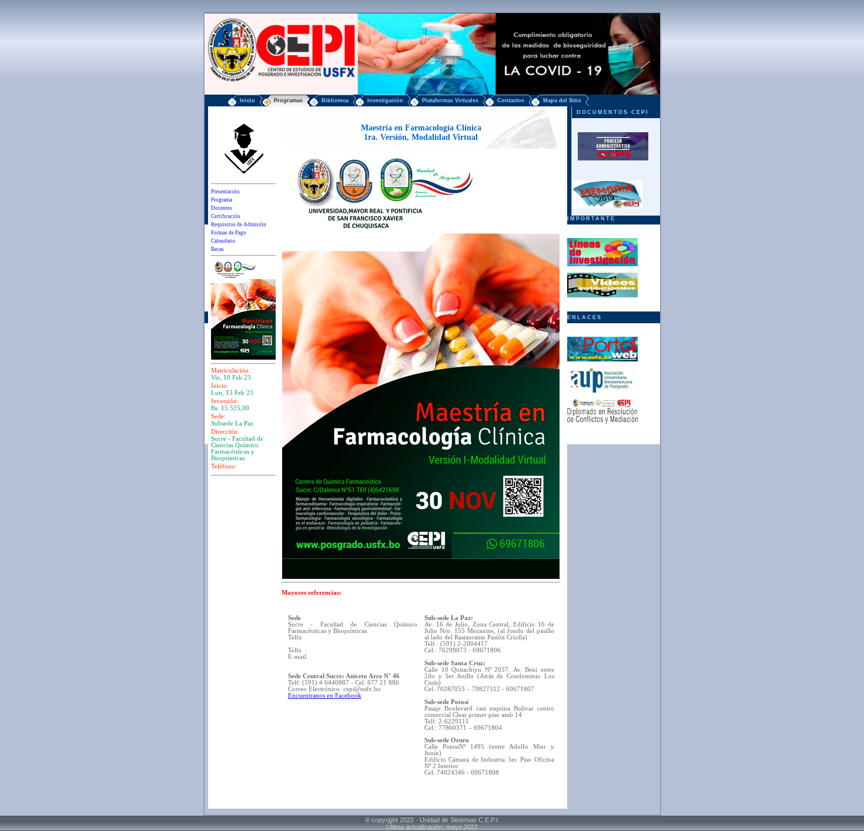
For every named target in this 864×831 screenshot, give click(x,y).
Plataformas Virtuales (450, 100)
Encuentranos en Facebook (324, 695)
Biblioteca (335, 100)
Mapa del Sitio (562, 100)
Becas (217, 249)
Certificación (225, 216)
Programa (221, 200)
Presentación (225, 192)
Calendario (223, 241)
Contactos (510, 100)
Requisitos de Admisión (238, 224)
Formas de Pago (228, 233)
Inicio (247, 100)
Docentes (221, 208)
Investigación (385, 100)
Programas (288, 100)
